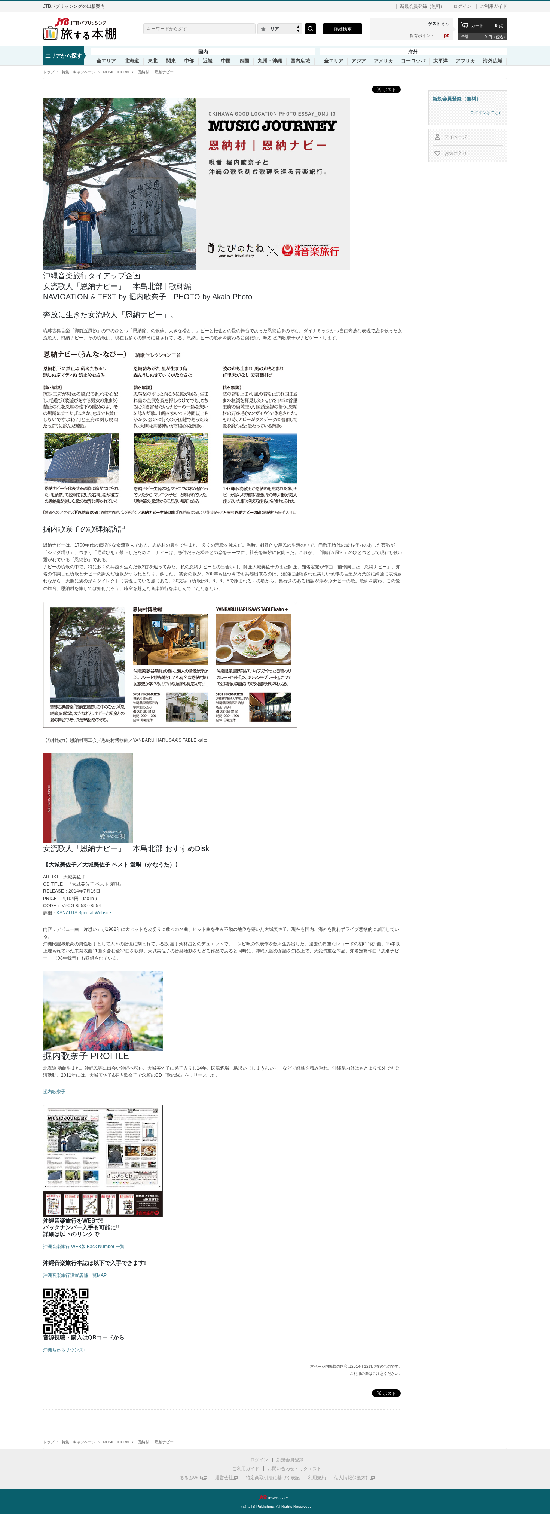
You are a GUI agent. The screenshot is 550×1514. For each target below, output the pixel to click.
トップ (48, 72)
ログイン (462, 6)
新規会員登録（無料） (422, 6)
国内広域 (300, 61)
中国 (226, 61)
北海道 (132, 61)
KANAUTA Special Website (83, 912)
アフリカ (465, 61)
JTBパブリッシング (275, 1497)
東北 (153, 61)
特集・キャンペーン (78, 72)
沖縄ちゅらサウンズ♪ (64, 1349)
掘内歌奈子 (54, 1091)
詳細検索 (343, 28)
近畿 (208, 61)
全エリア (106, 61)
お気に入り (455, 153)
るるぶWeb (191, 1477)
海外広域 (492, 61)
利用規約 (317, 1477)
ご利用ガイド (493, 6)
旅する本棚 (84, 29)
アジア (358, 61)
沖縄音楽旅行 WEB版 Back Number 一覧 (84, 1246)
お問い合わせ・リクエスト (294, 1468)
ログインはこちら (486, 112)
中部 (189, 61)
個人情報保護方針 (352, 1477)
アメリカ (383, 61)
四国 (244, 61)
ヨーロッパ (413, 61)
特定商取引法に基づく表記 (273, 1477)
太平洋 (440, 61)
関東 (171, 61)
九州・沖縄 (270, 61)
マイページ (455, 137)
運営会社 (224, 1477)
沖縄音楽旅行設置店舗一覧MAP (75, 1275)
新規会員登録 (289, 1459)
